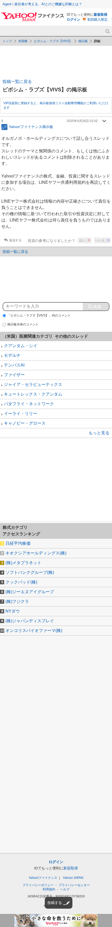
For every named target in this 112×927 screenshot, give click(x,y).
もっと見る (99, 433)
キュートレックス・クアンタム (33, 394)
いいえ (102, 240)
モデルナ (12, 355)
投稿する (54, 903)
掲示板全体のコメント (23, 324)
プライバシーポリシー (38, 885)
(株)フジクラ (17, 601)
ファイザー (14, 375)
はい (84, 240)
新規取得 (100, 14)
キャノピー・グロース (25, 423)
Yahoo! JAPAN (73, 878)
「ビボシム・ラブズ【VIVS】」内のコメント (39, 315)
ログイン (73, 19)
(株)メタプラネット (23, 562)
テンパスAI (14, 365)
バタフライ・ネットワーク (29, 404)
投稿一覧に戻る (17, 81)
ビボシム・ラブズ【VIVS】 (53, 41)
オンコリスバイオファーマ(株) (33, 630)
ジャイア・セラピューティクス (33, 384)
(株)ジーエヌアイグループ (29, 592)
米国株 (23, 41)
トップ (7, 41)
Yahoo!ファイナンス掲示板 (31, 126)
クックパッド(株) (21, 582)
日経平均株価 (17, 543)
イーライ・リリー (20, 413)
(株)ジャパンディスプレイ (29, 621)
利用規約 (49, 889)
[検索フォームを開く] (107, 31)
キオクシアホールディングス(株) (35, 553)
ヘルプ (65, 889)
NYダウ (12, 611)
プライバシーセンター (74, 885)
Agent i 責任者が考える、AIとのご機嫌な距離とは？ (42, 4)
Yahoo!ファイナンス (43, 878)
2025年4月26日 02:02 (82, 121)
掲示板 (83, 41)
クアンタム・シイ (20, 345)
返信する (15, 240)
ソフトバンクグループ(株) (29, 572)
